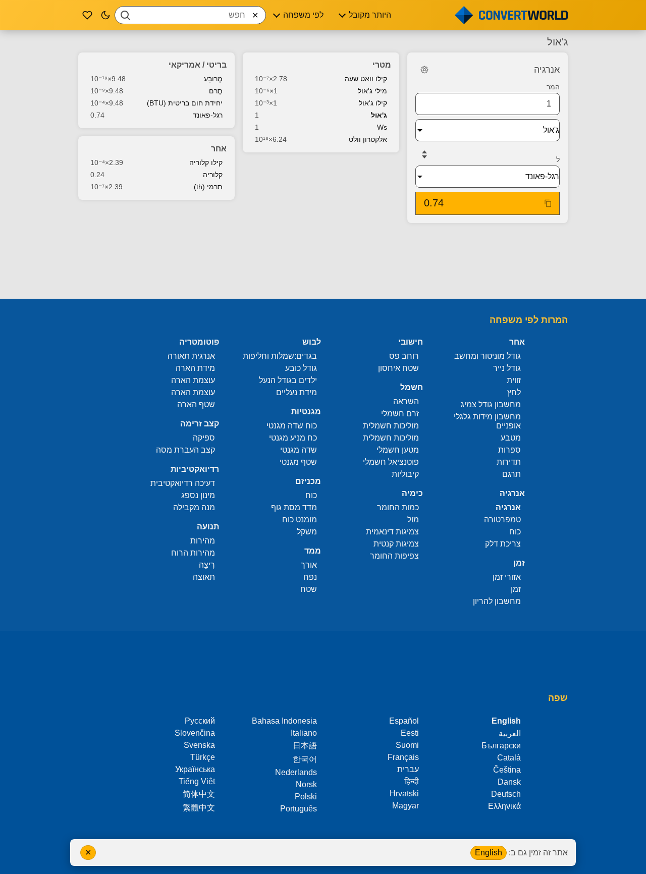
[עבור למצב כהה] (105, 15)
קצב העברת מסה (185, 450)
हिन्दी (411, 781)
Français (403, 757)
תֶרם (216, 91)
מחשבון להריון (497, 601)
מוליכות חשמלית (391, 425)
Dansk (509, 782)
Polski (306, 796)
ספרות (509, 450)
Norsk (306, 784)
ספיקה (204, 437)
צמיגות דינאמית (392, 531)
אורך (309, 565)
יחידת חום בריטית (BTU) (185, 103)
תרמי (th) (208, 187)
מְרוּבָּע (213, 79)
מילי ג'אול (372, 91)
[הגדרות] (424, 70)
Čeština (507, 770)
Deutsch (506, 794)
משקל (307, 531)
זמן (516, 589)
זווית (514, 380)
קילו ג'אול (373, 103)
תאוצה (204, 577)
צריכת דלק (503, 543)
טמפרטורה (502, 519)
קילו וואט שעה (366, 79)
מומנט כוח (299, 519)
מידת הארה (195, 368)
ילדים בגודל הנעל (288, 380)
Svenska (199, 745)
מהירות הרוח (193, 553)
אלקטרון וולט (368, 139)
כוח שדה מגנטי (291, 425)
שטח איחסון (398, 368)
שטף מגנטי (298, 462)
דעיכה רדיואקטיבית (182, 483)
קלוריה (213, 175)
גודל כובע (301, 368)
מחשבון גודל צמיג (491, 404)
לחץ (514, 392)
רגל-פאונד (208, 115)
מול (413, 519)
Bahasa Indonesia (284, 721)
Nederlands (296, 772)
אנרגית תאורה (191, 356)
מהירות (202, 540)
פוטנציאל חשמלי (391, 462)
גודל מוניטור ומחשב (487, 356)
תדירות (509, 462)
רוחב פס (404, 356)
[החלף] (424, 154)
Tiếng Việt (197, 781)
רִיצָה (207, 565)
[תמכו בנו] (87, 15)
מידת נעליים (296, 392)
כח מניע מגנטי (293, 437)
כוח (515, 531)
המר (553, 87)
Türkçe (202, 757)
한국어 (305, 759)
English (488, 852)
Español (404, 721)
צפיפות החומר (394, 556)
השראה (406, 401)
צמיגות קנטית (396, 543)
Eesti (410, 733)
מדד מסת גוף (294, 507)
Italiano (304, 733)
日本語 (305, 745)
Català (509, 757)
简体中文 (199, 794)
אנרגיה (508, 507)
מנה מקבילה (194, 507)
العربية (510, 733)
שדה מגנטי (298, 450)
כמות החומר (398, 507)
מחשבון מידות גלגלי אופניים (487, 421)
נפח (310, 577)
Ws (382, 127)
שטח (308, 589)
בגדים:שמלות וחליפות (280, 356)
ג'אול (379, 115)
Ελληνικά (504, 806)
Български (501, 745)
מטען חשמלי (397, 450)
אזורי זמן (507, 577)
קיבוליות (405, 474)
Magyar (405, 805)
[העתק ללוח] (548, 203)
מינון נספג (198, 495)
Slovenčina (195, 733)
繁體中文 (199, 807)
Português (298, 808)
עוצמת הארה (193, 380)
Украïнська (195, 769)
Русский (200, 721)
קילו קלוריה (206, 162)
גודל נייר (507, 368)
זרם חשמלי (400, 413)
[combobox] (190, 15)
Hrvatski (404, 793)
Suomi (407, 745)
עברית (408, 769)
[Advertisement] (323, 262)
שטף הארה (196, 404)
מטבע (511, 437)
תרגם (511, 474)
